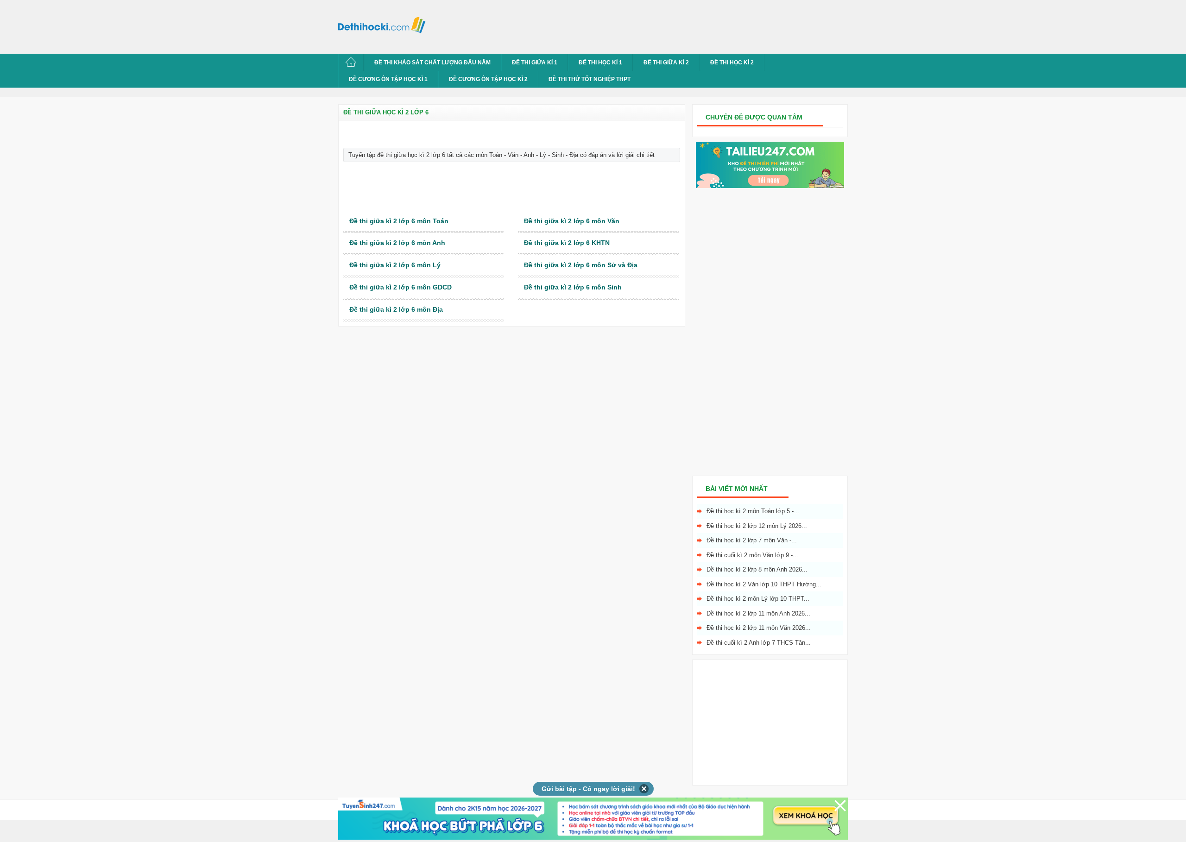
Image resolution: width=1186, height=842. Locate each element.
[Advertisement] (599, 25)
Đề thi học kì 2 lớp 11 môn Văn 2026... (759, 627)
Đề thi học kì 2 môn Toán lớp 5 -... (753, 511)
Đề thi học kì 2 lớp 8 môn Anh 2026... (757, 569)
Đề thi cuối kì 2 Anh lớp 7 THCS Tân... (759, 642)
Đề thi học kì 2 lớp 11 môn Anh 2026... (758, 613)
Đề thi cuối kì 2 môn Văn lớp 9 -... (752, 555)
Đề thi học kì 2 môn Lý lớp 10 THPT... (758, 598)
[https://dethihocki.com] (384, 24)
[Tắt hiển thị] (644, 788)
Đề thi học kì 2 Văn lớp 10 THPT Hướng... (764, 584)
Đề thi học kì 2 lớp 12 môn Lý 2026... (757, 525)
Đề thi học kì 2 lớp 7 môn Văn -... (752, 540)
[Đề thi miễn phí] (770, 185)
